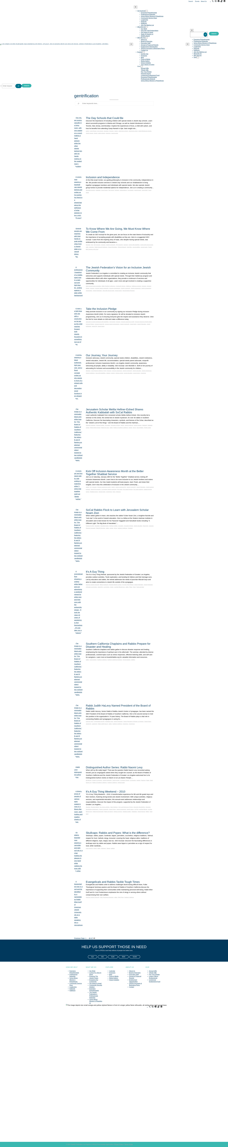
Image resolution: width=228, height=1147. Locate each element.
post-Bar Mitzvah (143, 809)
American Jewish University (92, 584)
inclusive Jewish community (101, 288)
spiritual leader (121, 782)
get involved (112, 321)
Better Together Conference (108, 286)
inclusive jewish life (99, 324)
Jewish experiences (146, 370)
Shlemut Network (122, 247)
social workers (93, 659)
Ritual (130, 587)
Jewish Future (147, 721)
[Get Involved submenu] (146, 11)
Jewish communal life (120, 487)
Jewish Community (110, 244)
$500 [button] (123, 957)
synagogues (109, 491)
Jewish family (133, 324)
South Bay (129, 247)
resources (108, 133)
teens (114, 491)
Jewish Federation (97, 290)
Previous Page (79, 938)
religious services (118, 811)
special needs (114, 133)
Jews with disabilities (100, 373)
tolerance (118, 491)
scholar (130, 427)
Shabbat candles (127, 811)
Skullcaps (103, 848)
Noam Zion (145, 525)
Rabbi (147, 780)
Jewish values (130, 809)
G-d (91, 487)
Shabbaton (134, 811)
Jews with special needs (108, 290)
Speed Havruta (141, 811)
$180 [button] (112, 957)
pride (87, 247)
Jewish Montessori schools (144, 131)
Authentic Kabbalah (90, 425)
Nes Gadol (119, 489)
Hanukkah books (104, 525)
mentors (138, 780)
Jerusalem (107, 425)
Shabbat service (94, 491)
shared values (101, 326)
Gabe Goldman (114, 807)
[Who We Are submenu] (146, 38)
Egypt (104, 370)
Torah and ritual (140, 587)
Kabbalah (144, 425)
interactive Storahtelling (139, 807)
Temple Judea (147, 427)
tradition (113, 848)
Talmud (108, 848)
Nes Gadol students (138, 489)
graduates (98, 190)
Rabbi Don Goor (105, 427)
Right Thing (121, 897)
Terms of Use (128, 1144)
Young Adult (144, 190)
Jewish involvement (121, 809)
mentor (111, 587)
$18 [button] (92, 957)
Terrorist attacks (126, 659)
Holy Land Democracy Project (125, 807)
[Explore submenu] (143, 52)
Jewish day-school (133, 131)
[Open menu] (131, 44)
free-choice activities (105, 807)
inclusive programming (114, 288)
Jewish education (137, 370)
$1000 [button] (135, 957)
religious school (119, 373)
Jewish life (94, 326)
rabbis (111, 427)
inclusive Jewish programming (112, 324)
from (92, 244)
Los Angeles (131, 190)
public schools (101, 133)
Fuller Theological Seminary (107, 897)
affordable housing (90, 190)
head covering (89, 848)
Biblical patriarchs (104, 584)
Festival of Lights (90, 525)
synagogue (143, 373)
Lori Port (136, 809)
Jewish (116, 131)
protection (91, 247)
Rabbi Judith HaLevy (103, 723)
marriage (126, 244)
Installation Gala (109, 721)
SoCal (134, 427)
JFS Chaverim (119, 244)
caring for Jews (89, 721)
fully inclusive (97, 244)
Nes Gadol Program (128, 489)
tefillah (147, 811)
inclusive (103, 244)
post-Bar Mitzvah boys (119, 587)
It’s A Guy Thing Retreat (128, 584)
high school (111, 190)
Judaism (108, 373)
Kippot (95, 848)
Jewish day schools (123, 131)
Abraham (88, 244)
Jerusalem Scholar (115, 425)
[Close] (1, 86)
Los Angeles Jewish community (108, 489)
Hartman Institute (100, 425)
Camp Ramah (93, 131)
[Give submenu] (141, 66)
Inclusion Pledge (90, 324)
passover (151, 525)
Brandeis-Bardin (95, 807)
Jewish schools (89, 133)
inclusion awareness (117, 370)
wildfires (133, 659)
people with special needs (146, 244)
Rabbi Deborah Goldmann (101, 247)
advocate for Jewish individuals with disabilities (97, 321)
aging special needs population (93, 286)
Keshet (95, 133)
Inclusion (111, 131)
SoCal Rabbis (140, 427)
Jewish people (115, 780)
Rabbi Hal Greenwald (98, 811)
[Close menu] (135, 7)
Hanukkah (97, 525)
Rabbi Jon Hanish (108, 811)
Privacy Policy (118, 1144)
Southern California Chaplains (114, 659)
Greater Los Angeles (97, 780)
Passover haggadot (90, 528)
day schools (100, 131)
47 (92, 938)
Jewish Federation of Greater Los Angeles (133, 721)
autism (87, 131)
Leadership (94, 723)
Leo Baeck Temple (124, 780)
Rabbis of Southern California (120, 427)
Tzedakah (130, 528)
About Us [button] (204, 1)
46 (90, 938)
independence (123, 190)
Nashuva (143, 780)
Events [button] (197, 1)
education (106, 131)
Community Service (120, 286)
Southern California (122, 528)
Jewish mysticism (129, 425)
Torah (134, 587)
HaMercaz (128, 286)
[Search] (205, 34)
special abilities (136, 247)
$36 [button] (102, 957)
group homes (104, 190)
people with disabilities (134, 244)
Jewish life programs (96, 489)
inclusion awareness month (127, 321)
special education (128, 373)
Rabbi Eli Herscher (100, 528)
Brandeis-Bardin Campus (115, 584)
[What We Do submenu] (146, 27)
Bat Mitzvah (88, 780)
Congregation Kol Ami (99, 721)
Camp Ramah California (97, 370)
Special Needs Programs (128, 290)
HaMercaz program (136, 286)
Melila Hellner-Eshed (95, 427)
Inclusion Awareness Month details (143, 321)
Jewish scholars (138, 425)
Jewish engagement (136, 288)
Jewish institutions (90, 373)
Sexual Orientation (112, 247)
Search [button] (190, 1)
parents (113, 373)
